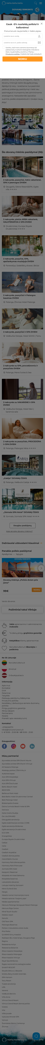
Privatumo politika (13, 54)
